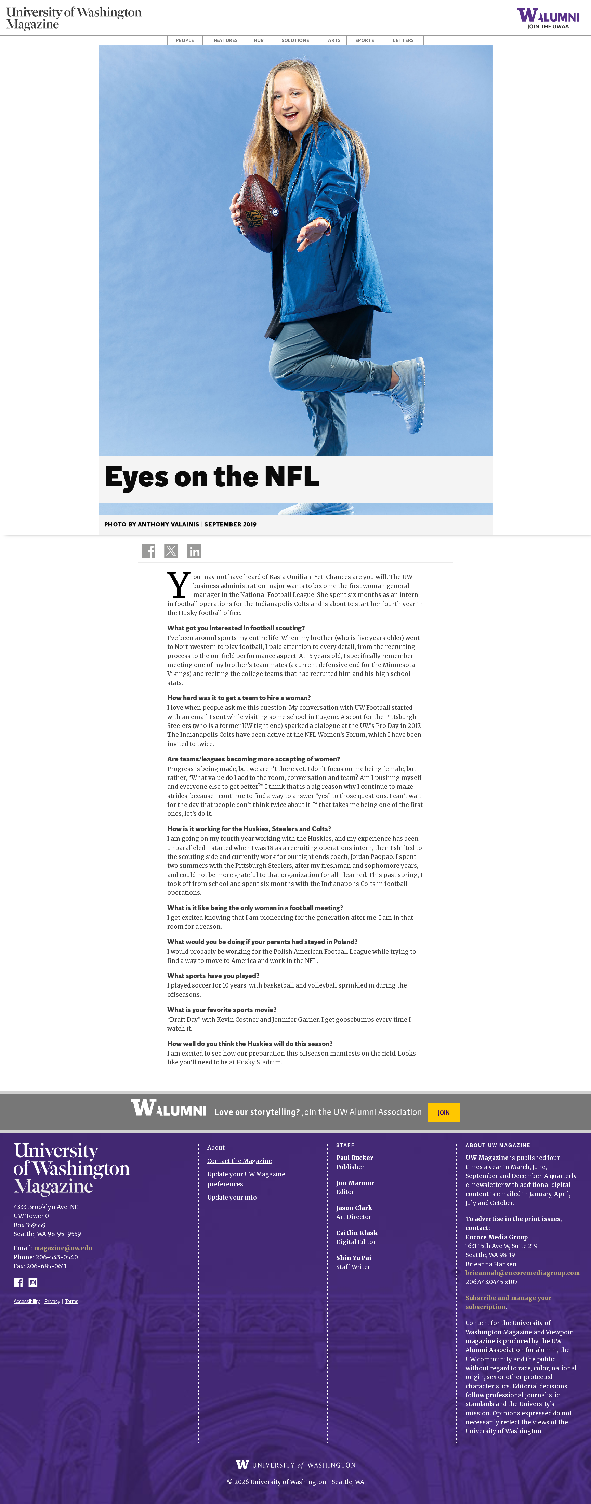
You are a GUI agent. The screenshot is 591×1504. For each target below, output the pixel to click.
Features (226, 40)
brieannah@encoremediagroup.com (522, 1273)
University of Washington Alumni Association (168, 1107)
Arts (334, 40)
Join (444, 1112)
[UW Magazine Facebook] (146, 552)
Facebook (21, 1282)
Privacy (52, 1301)
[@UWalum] (170, 552)
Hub (259, 40)
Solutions (295, 40)
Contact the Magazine (239, 1161)
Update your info (232, 1197)
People (185, 40)
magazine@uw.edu (63, 1248)
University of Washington (295, 1464)
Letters (403, 40)
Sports (364, 40)
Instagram (35, 1282)
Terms (71, 1301)
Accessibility (27, 1301)
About (216, 1147)
